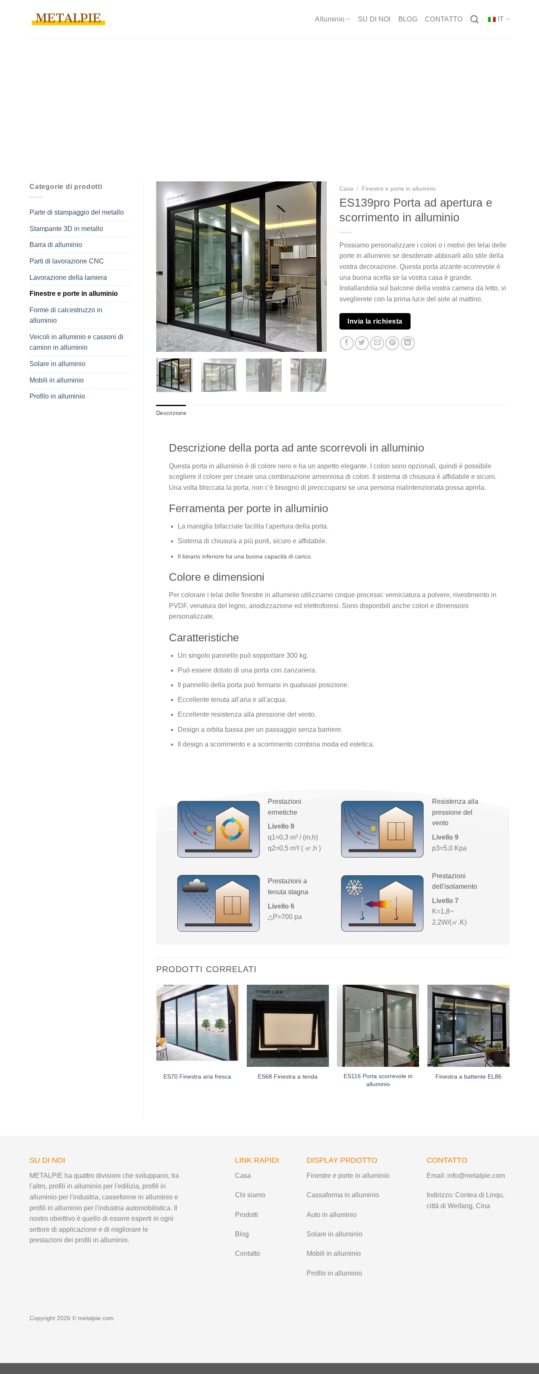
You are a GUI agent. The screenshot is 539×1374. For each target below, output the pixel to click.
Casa (346, 189)
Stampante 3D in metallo (66, 228)
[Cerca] (474, 19)
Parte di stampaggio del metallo (76, 212)
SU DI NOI (374, 19)
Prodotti (246, 1214)
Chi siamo (250, 1195)
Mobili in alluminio (56, 380)
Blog (242, 1234)
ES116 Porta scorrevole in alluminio (378, 1080)
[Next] (312, 267)
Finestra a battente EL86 (468, 1076)
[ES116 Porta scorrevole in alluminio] (378, 1026)
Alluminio (329, 19)
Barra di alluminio (55, 244)
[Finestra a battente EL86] (468, 1026)
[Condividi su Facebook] (347, 343)
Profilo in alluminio (57, 396)
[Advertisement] (269, 101)
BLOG (407, 19)
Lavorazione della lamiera (68, 277)
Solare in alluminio (57, 363)
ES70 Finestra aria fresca (197, 1076)
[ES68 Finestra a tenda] (288, 1026)
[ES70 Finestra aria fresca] (197, 1026)
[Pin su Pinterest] (392, 343)
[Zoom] (167, 341)
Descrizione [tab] (171, 413)
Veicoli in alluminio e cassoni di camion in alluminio (76, 342)
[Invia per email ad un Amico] (377, 343)
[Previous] (170, 267)
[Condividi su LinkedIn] (408, 343)
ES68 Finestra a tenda (288, 1076)
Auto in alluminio (332, 1214)
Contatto (247, 1253)
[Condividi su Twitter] (362, 343)
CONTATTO (444, 19)
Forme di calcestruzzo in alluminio (65, 315)
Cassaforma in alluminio (343, 1195)
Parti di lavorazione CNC (66, 261)
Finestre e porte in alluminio (73, 293)
